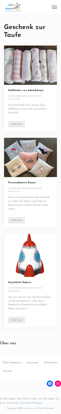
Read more (18, 124)
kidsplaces (29, 408)
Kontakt (7, 371)
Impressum (32, 362)
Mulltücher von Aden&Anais (25, 90)
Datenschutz (50, 362)
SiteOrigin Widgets (31, 403)
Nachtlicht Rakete (19, 282)
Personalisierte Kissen (22, 182)
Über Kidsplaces (12, 362)
